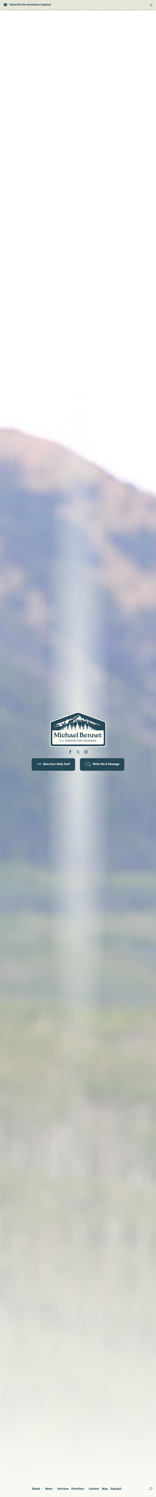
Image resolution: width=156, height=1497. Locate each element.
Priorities (77, 1489)
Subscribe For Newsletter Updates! (30, 4)
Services (63, 1489)
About (36, 1489)
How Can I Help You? (56, 764)
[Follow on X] (78, 752)
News (48, 1489)
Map (105, 1489)
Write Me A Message (106, 764)
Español (115, 1489)
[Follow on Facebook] (70, 752)
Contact (94, 1489)
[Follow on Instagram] (85, 752)
